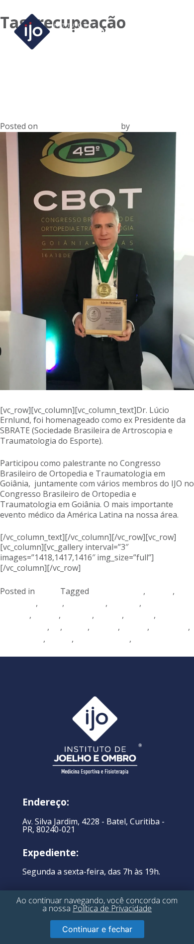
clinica (51, 603)
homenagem (23, 626)
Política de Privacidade (112, 908)
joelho (76, 626)
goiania (140, 614)
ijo (55, 626)
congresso (85, 603)
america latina (117, 591)
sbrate (59, 638)
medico (105, 626)
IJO (137, 126)
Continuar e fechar (97, 929)
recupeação (21, 638)
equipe (46, 614)
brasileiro (18, 603)
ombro (134, 626)
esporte (77, 614)
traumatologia (102, 638)
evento (109, 614)
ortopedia (169, 626)
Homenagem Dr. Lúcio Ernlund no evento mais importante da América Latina (96, 70)
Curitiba (124, 603)
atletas (160, 591)
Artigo (48, 591)
